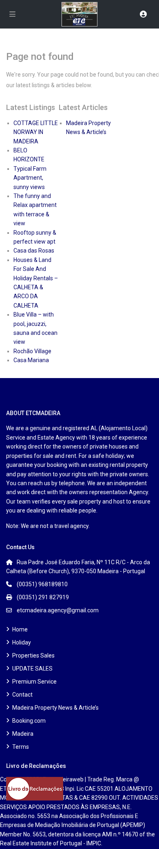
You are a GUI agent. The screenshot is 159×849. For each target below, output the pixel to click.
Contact (22, 694)
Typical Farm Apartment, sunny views (29, 177)
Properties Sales (33, 655)
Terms (20, 746)
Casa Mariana (31, 360)
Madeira (22, 733)
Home (20, 629)
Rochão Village (32, 351)
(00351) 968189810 (42, 584)
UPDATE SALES (32, 668)
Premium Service (34, 681)
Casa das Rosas (33, 250)
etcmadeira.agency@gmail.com (58, 610)
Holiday (21, 642)
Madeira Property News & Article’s (55, 707)
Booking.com (29, 720)
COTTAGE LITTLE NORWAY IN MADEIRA (35, 132)
